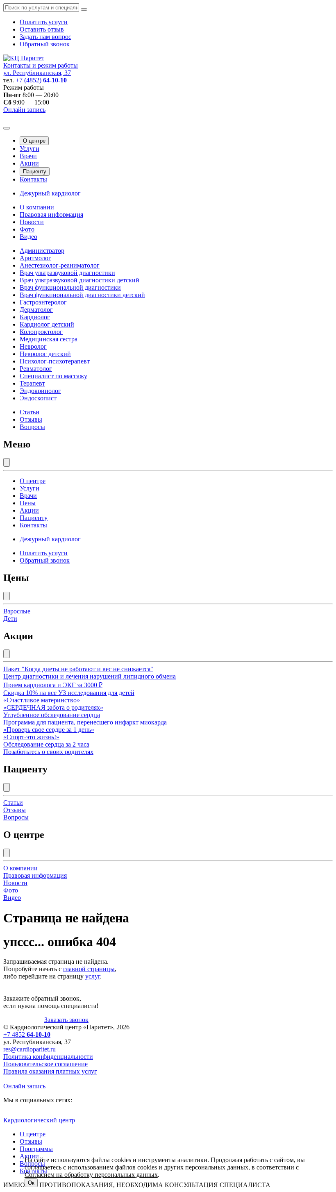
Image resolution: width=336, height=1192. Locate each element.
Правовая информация (51, 214)
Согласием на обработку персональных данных (91, 1174)
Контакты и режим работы (40, 65)
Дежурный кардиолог (50, 193)
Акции (29, 163)
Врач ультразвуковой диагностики (67, 272)
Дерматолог (36, 309)
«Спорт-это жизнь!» (31, 736)
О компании (37, 207)
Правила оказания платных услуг (50, 1071)
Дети (10, 618)
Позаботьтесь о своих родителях (48, 751)
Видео (28, 236)
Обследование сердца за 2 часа (46, 744)
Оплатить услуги (44, 21)
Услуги (29, 148)
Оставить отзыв (42, 29)
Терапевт (32, 383)
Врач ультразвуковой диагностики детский (79, 280)
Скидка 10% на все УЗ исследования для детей (68, 692)
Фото (27, 229)
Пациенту (34, 171)
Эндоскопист (38, 398)
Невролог (33, 346)
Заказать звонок (66, 1019)
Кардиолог (35, 316)
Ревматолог (36, 368)
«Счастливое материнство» (41, 700)
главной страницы (89, 968)
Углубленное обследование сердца (51, 714)
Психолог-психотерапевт (55, 361)
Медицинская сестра (48, 339)
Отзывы (31, 419)
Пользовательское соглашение (45, 1063)
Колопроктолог (41, 331)
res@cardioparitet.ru (29, 1049)
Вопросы (32, 426)
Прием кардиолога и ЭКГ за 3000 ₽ (52, 684)
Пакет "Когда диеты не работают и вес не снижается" (78, 668)
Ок (31, 1183)
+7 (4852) (41, 80)
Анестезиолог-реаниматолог (60, 265)
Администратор (42, 250)
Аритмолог (35, 257)
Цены (28, 503)
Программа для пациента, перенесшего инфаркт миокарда (85, 722)
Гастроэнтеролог (43, 302)
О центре (34, 141)
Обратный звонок (45, 44)
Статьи (29, 412)
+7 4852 (26, 1034)
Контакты (33, 179)
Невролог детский (45, 353)
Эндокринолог (40, 390)
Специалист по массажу (53, 375)
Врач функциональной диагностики (70, 287)
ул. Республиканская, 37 (37, 72)
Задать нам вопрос (45, 36)
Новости (32, 221)
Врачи (28, 155)
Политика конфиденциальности (48, 1056)
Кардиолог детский (47, 324)
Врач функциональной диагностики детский (82, 294)
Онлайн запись (24, 109)
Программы (36, 1148)
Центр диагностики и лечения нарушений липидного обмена (89, 676)
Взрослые (16, 611)
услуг (92, 976)
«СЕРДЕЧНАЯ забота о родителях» (53, 707)
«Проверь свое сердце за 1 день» (48, 729)
